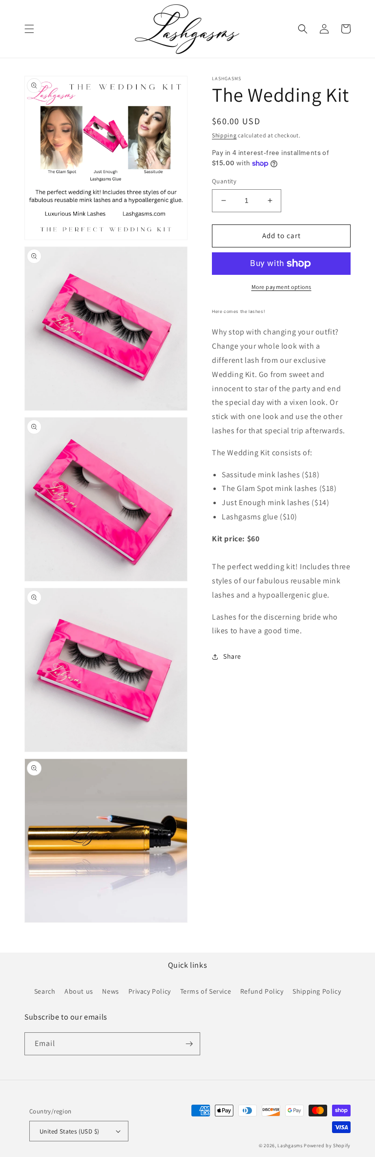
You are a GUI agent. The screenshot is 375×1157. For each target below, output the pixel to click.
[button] (29, 29)
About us (78, 991)
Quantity (224, 181)
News (110, 991)
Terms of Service (205, 991)
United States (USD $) (69, 1131)
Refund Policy (262, 991)
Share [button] (232, 656)
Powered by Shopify (327, 1145)
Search (45, 991)
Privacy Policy (149, 991)
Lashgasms (289, 1145)
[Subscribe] (189, 1043)
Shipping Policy (316, 991)
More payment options (281, 286)
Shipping (224, 135)
